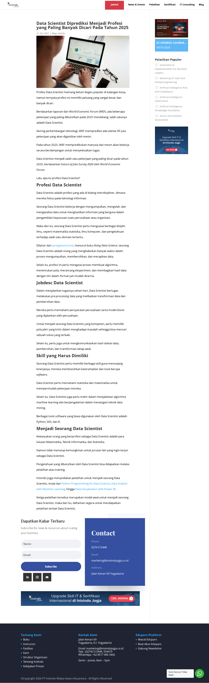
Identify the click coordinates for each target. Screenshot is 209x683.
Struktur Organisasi (35, 657)
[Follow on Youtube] (47, 577)
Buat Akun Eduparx (149, 644)
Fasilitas (28, 648)
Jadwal (114, 4)
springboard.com (62, 245)
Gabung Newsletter (150, 648)
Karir (26, 653)
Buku (26, 639)
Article (61, 33)
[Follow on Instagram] (37, 577)
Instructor (29, 644)
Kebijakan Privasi (33, 666)
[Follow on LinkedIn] (27, 577)
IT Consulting (187, 4)
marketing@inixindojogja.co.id (110, 560)
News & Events (136, 4)
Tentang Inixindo (33, 661)
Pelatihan (154, 4)
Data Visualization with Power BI (95, 489)
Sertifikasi (170, 4)
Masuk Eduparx (147, 639)
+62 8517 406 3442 (103, 654)
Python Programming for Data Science (86, 483)
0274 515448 (99, 547)
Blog (201, 4)
